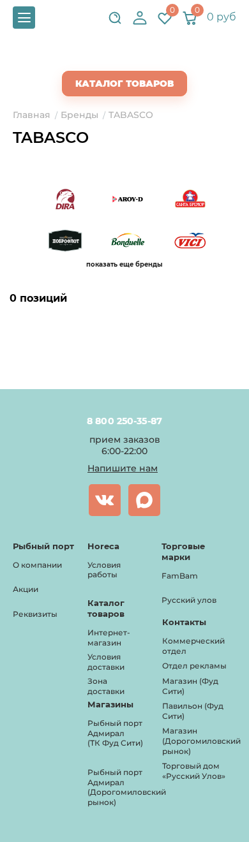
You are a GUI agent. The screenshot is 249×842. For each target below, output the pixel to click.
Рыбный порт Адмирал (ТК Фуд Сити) (115, 733)
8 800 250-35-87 (124, 421)
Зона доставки (105, 686)
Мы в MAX (144, 500)
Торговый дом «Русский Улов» (193, 771)
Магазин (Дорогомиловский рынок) (201, 740)
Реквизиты (35, 614)
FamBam (180, 575)
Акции (25, 589)
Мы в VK (105, 500)
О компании (37, 565)
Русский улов (189, 600)
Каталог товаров (124, 83)
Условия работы (104, 570)
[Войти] (139, 18)
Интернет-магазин (108, 637)
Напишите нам (122, 468)
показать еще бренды (124, 264)
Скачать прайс (135, 58)
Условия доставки (105, 662)
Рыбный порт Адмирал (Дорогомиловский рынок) (126, 787)
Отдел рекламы (194, 665)
